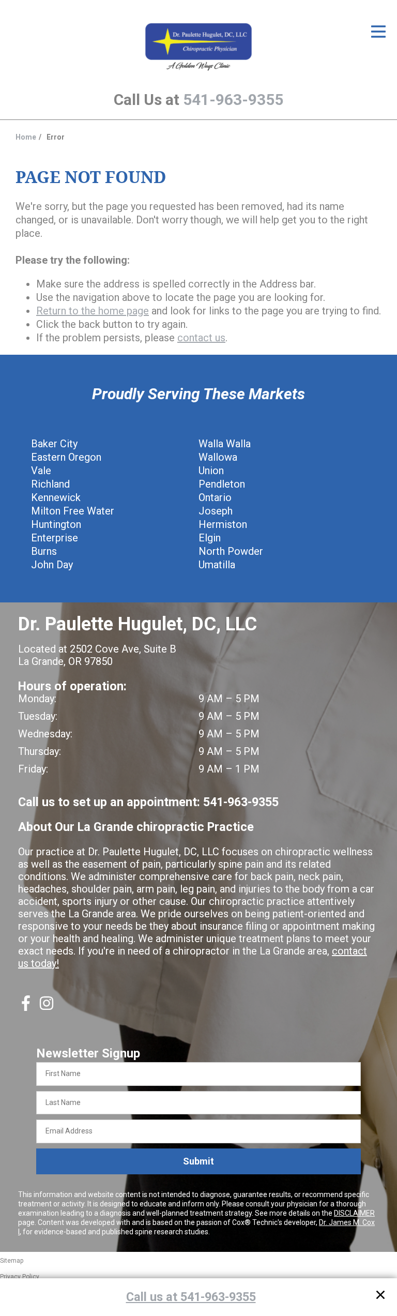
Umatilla (216, 564)
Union (211, 470)
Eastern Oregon (66, 457)
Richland (50, 484)
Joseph (215, 511)
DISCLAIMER (354, 1213)
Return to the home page (92, 311)
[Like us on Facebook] (26, 1007)
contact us (201, 337)
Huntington (56, 524)
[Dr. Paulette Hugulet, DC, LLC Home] (198, 47)
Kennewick (56, 497)
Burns (44, 551)
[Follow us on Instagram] (46, 1007)
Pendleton (221, 484)
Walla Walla (224, 443)
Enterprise (54, 538)
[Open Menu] (378, 31)
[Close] (380, 1297)
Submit (198, 1161)
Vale (41, 470)
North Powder (230, 551)
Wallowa (217, 457)
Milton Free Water (72, 511)
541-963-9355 (233, 99)
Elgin (209, 538)
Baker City (54, 443)
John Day (52, 564)
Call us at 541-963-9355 (191, 1297)
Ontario (215, 497)
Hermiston (222, 524)
